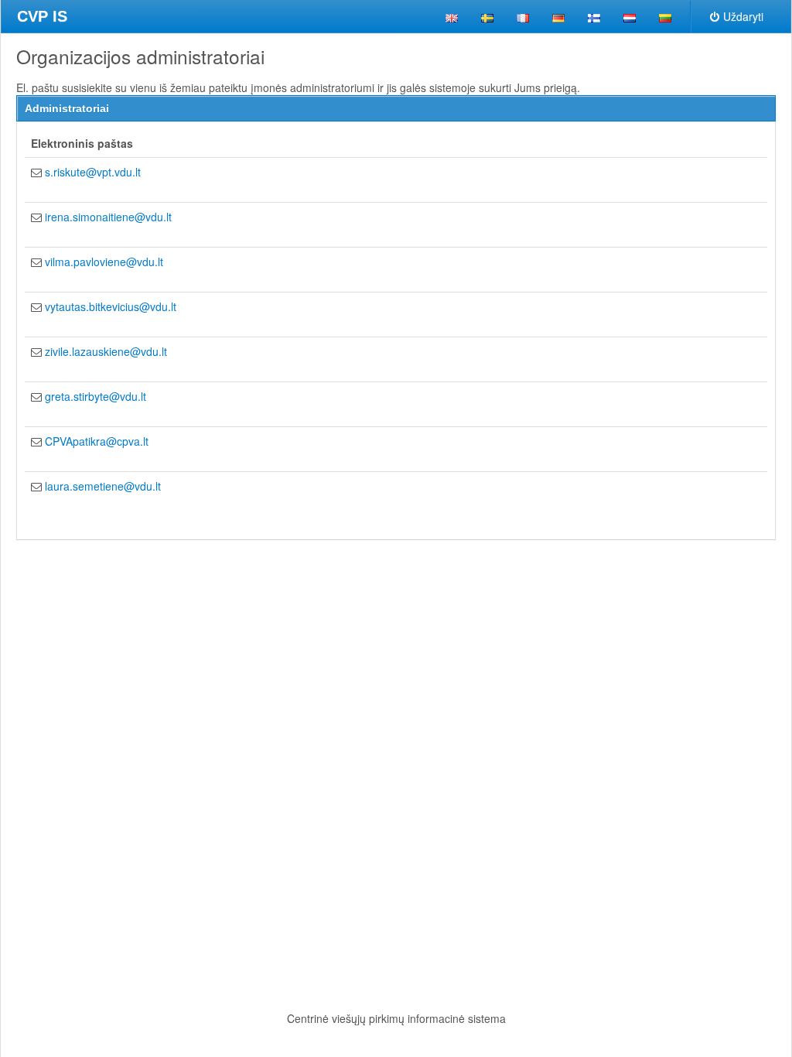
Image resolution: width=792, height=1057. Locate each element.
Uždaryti (743, 16)
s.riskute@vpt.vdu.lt (93, 172)
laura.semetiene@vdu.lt (103, 486)
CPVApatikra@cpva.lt (96, 441)
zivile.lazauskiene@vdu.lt (106, 351)
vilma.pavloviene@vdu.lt (104, 261)
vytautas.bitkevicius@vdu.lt (110, 306)
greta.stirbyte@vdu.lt (95, 396)
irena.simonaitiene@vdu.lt (108, 216)
